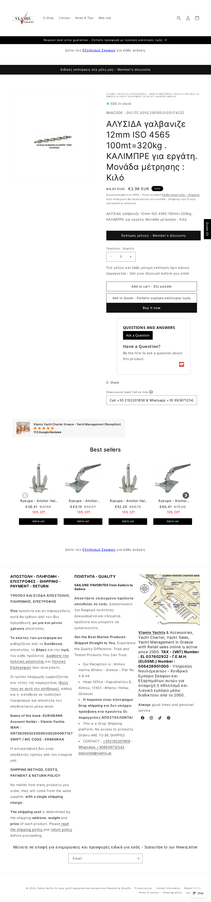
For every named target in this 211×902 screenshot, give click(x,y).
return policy (61, 829)
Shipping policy (172, 892)
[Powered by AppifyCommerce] (181, 364)
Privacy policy (143, 888)
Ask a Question (138, 335)
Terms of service (149, 892)
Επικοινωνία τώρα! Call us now (127, 392)
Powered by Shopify (118, 888)
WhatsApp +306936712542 (101, 747)
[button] (178, 18)
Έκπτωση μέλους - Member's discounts (153, 235)
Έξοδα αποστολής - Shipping (180, 194)
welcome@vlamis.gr (95, 753)
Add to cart (38, 521)
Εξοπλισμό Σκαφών (99, 50)
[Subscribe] (137, 858)
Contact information (168, 888)
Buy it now (152, 308)
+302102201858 (116, 741)
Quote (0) (207, 229)
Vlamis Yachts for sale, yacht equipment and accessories (71, 888)
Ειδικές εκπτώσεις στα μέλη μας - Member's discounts (106, 69)
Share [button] (114, 382)
